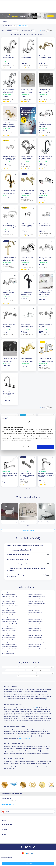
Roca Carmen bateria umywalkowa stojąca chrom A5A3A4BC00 (8, 91)
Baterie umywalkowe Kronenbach (37, 603)
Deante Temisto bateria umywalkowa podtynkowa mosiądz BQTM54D (27, 192)
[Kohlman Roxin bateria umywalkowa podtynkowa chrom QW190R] (10, 316)
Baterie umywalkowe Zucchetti (36, 651)
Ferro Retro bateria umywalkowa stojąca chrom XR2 (26, 57)
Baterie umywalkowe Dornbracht (10, 619)
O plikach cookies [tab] (46, 422)
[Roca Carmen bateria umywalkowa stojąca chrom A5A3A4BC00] (10, 81)
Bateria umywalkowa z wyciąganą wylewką (38, 670)
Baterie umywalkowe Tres (35, 646)
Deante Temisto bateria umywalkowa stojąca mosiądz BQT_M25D (9, 259)
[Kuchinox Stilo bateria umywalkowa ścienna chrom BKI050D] (46, 249)
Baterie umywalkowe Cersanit (9, 608)
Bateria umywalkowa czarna (10, 667)
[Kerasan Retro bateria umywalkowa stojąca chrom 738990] (28, 249)
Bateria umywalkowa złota (27, 667)
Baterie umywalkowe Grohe (8, 639)
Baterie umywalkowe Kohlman (36, 601)
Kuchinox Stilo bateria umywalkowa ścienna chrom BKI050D (45, 259)
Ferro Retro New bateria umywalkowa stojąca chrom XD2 (9, 57)
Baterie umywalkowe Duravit (9, 621)
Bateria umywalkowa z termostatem (28, 676)
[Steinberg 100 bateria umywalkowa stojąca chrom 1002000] (10, 383)
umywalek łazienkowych (31, 708)
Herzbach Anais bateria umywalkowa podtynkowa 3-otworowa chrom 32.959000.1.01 (46, 326)
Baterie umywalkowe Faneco (9, 628)
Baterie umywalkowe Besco (8, 603)
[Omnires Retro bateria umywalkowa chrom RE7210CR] (28, 148)
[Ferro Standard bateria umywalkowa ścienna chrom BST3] (46, 182)
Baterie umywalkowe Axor (8, 599)
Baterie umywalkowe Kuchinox (36, 608)
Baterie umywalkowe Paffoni (35, 626)
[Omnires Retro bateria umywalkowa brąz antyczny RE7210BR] (28, 81)
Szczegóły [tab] (28, 422)
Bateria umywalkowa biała (10, 673)
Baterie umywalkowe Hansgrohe (10, 644)
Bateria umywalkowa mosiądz (27, 673)
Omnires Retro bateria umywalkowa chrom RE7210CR (27, 158)
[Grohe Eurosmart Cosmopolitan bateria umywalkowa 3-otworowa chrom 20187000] (28, 316)
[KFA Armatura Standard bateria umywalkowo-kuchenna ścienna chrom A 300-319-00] (46, 215)
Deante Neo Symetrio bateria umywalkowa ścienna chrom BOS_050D (10, 225)
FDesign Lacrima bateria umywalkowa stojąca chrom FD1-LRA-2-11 (45, 292)
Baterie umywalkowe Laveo (35, 614)
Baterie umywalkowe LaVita (35, 617)
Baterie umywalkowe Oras (35, 624)
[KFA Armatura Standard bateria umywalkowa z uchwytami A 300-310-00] (10, 148)
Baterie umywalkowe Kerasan (36, 592)
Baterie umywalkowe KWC (35, 610)
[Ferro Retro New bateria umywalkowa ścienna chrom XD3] (10, 283)
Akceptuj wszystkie (46, 446)
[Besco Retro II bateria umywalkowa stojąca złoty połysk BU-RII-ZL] (10, 182)
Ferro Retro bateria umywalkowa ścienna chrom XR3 (45, 124)
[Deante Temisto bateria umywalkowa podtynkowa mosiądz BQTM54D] (28, 182)
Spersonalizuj (26, 446)
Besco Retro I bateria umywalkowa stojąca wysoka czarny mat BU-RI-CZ (27, 292)
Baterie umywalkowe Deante (9, 617)
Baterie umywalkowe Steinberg (36, 642)
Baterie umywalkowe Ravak (35, 628)
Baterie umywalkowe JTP (8, 653)
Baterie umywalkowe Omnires (36, 621)
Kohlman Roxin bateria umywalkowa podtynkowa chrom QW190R (9, 326)
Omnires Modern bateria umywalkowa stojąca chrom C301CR (45, 91)
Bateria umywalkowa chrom (45, 673)
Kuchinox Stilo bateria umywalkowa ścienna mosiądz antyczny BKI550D (45, 57)
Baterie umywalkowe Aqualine (9, 594)
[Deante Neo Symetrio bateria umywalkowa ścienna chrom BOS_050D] (10, 215)
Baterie (5, 21)
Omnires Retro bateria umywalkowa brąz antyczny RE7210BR (27, 91)
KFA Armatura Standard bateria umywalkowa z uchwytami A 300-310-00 (9, 158)
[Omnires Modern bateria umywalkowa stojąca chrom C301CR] (46, 81)
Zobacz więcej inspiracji (28, 530)
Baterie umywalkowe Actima (9, 592)
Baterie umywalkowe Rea (35, 630)
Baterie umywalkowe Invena (8, 651)
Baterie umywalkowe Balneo (9, 601)
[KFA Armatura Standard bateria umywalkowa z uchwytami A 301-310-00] (28, 215)
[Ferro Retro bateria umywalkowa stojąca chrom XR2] (28, 47)
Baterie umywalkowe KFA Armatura (37, 596)
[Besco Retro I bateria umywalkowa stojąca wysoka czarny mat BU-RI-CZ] (28, 283)
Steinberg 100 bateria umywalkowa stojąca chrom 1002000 (8, 393)
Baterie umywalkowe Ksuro (35, 605)
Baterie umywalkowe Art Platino (10, 596)
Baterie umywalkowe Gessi (8, 637)
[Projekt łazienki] (28, 16)
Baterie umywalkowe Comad (9, 612)
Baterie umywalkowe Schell (35, 637)
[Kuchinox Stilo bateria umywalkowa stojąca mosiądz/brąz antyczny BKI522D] (10, 115)
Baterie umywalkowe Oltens (35, 619)
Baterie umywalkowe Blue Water (10, 605)
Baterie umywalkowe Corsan (9, 614)
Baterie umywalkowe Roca (35, 633)
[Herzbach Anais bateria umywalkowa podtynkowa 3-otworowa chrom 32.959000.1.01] (46, 316)
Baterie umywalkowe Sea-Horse (36, 639)
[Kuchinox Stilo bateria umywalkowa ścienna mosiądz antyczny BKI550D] (46, 47)
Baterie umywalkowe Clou (8, 610)
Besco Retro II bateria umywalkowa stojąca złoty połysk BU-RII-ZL (9, 192)
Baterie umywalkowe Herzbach (9, 646)
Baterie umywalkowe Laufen (35, 612)
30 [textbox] (31, 30)
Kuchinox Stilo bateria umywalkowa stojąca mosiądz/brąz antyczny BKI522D (9, 124)
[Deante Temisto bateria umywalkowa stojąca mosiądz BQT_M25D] (10, 249)
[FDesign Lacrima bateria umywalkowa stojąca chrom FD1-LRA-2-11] (46, 283)
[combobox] (13, 30)
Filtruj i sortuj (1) (28, 863)
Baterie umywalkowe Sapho (35, 635)
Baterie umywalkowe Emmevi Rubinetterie (12, 624)
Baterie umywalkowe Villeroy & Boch (37, 649)
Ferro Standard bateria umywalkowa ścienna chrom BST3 (45, 192)
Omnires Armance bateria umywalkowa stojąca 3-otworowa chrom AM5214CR (10, 360)
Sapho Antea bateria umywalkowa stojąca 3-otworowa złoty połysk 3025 (27, 360)
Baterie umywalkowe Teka (35, 644)
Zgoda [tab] (9, 422)
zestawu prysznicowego (24, 738)
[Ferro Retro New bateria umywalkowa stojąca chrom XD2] (10, 47)
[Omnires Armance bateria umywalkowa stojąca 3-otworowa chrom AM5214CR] (10, 350)
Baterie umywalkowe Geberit (9, 635)
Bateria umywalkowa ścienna (45, 667)
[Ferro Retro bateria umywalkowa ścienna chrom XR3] (46, 115)
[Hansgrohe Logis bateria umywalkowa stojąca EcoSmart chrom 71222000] (46, 148)
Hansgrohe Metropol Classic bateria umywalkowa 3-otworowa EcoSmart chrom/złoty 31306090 (46, 360)
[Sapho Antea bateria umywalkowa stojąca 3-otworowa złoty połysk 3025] (28, 350)
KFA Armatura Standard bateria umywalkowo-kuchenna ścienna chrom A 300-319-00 (46, 225)
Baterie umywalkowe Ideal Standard (10, 649)
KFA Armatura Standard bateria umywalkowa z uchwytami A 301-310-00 (27, 225)
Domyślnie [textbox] (9, 30)
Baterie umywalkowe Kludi (35, 599)
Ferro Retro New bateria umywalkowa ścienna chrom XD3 (9, 292)
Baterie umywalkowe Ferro (8, 633)
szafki (45, 700)
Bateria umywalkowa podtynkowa (15, 670)
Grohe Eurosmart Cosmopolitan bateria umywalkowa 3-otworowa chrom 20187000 (28, 326)
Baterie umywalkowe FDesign (9, 630)
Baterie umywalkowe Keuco (35, 594)
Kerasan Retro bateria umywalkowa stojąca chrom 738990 (27, 259)
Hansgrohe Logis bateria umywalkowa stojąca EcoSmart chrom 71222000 (45, 158)
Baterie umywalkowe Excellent (9, 626)
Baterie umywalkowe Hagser (9, 642)
